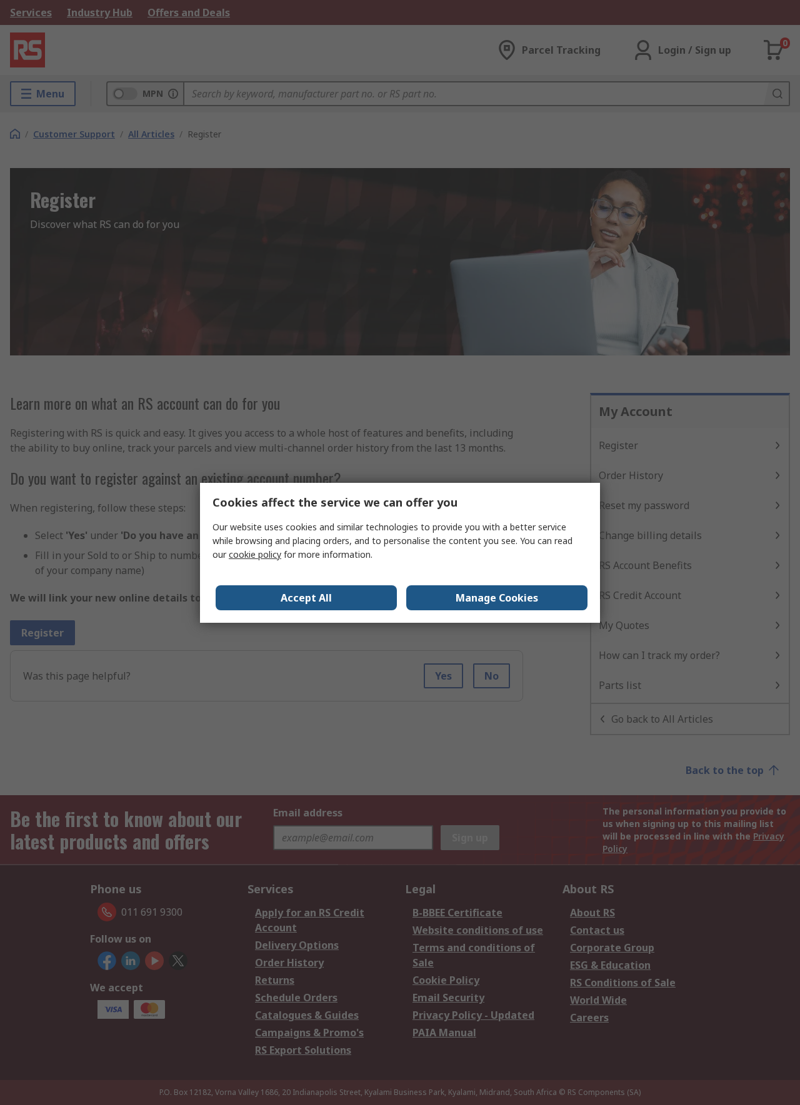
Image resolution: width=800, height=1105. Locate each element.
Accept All (306, 598)
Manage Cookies (497, 598)
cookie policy (255, 554)
